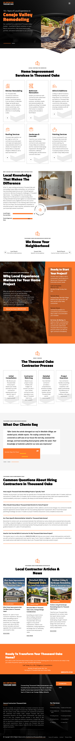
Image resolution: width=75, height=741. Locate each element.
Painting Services (55, 719)
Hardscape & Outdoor (66, 715)
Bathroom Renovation (66, 707)
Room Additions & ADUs (55, 711)
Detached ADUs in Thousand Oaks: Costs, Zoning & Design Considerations (35, 610)
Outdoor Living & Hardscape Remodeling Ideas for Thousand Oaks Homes (59, 607)
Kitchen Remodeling (55, 707)
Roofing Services (54, 715)
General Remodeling (66, 711)
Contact (62, 737)
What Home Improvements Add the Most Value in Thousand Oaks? (12, 609)
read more (6, 633)
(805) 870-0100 (55, 287)
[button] (69, 252)
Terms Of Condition (53, 737)
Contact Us (53, 722)
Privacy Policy (68, 737)
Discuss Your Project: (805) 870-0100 (16, 309)
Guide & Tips (64, 722)
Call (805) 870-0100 (63, 684)
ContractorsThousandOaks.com (35, 737)
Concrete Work (65, 719)
